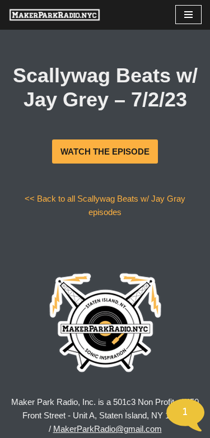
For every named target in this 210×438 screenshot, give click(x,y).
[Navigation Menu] (188, 14)
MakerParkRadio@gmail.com (107, 429)
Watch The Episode (105, 151)
